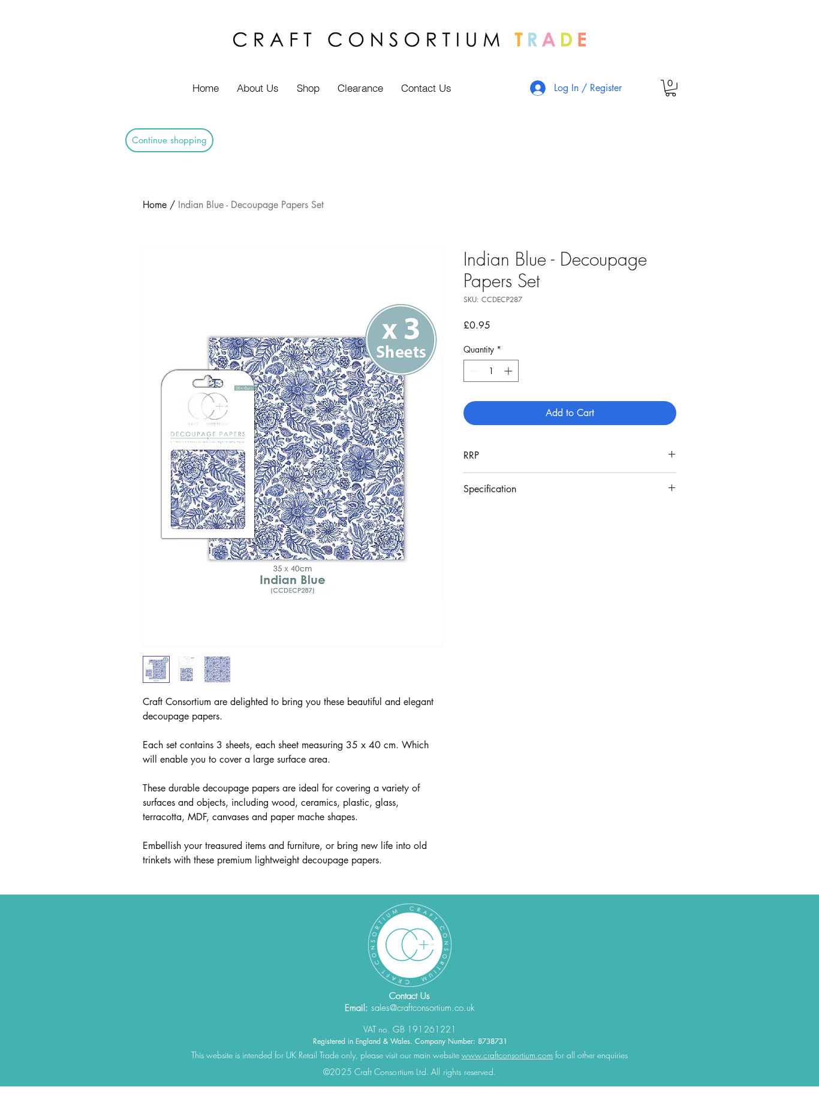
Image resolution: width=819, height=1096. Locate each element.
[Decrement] (472, 370)
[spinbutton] (491, 370)
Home (155, 204)
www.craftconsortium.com (507, 1055)
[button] (671, 88)
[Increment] (509, 370)
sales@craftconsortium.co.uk (422, 1008)
